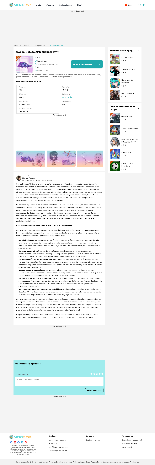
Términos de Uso (129, 443)
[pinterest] (15, 442)
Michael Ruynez (28, 178)
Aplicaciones (65, 5)
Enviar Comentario (94, 390)
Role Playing (67, 97)
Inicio (38, 5)
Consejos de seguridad (132, 440)
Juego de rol (39, 45)
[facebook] (11, 443)
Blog (79, 5)
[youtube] (26, 443)
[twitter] (18, 443)
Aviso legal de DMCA (58, 451)
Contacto (53, 443)
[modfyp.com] (20, 5)
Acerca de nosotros (57, 440)
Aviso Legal (127, 447)
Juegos (50, 5)
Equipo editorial (93, 440)
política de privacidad (58, 447)
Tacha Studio (42, 61)
